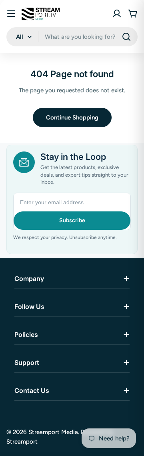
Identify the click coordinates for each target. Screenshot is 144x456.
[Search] (126, 37)
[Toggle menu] (11, 13)
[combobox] (72, 36)
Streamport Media (53, 432)
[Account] (117, 13)
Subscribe (72, 220)
